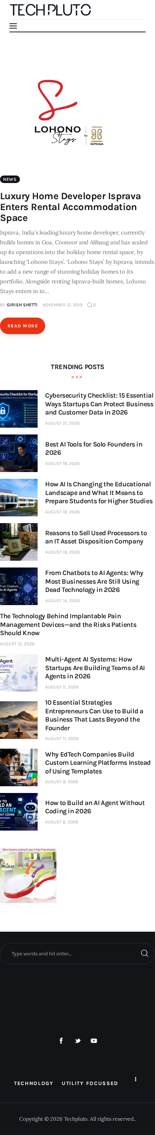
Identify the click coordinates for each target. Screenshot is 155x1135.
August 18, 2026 (62, 463)
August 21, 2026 (62, 423)
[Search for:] (77, 953)
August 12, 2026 (17, 643)
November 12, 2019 (62, 304)
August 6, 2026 (61, 822)
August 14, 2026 (62, 600)
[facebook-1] (61, 1041)
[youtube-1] (94, 1041)
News (10, 179)
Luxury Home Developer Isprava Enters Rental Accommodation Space (70, 207)
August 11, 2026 (62, 687)
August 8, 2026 (61, 781)
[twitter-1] (77, 1041)
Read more (23, 325)
